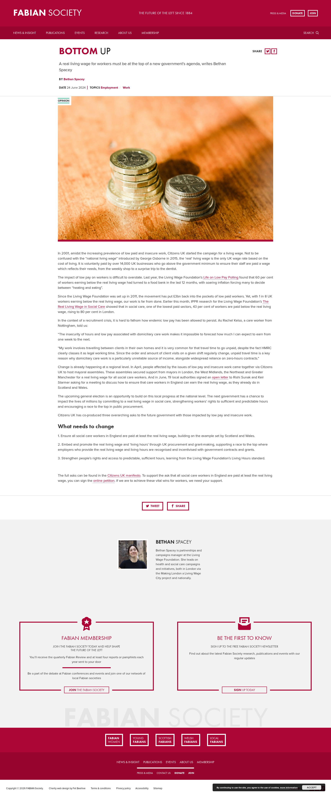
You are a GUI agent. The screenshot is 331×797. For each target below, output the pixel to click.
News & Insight (24, 33)
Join (313, 13)
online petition (104, 481)
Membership (150, 33)
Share (180, 506)
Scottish (165, 740)
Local (216, 740)
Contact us (164, 773)
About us (125, 33)
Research (101, 33)
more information (289, 787)
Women (114, 740)
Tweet (154, 506)
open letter (220, 377)
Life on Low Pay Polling (220, 277)
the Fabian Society (86, 690)
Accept (311, 787)
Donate (297, 13)
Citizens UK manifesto (123, 475)
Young (139, 740)
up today (244, 690)
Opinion (63, 100)
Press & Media (278, 13)
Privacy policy (123, 788)
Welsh (190, 740)
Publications (55, 33)
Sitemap (157, 788)
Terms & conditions (101, 788)
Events (80, 33)
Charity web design (59, 788)
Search (308, 33)
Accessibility (141, 788)
